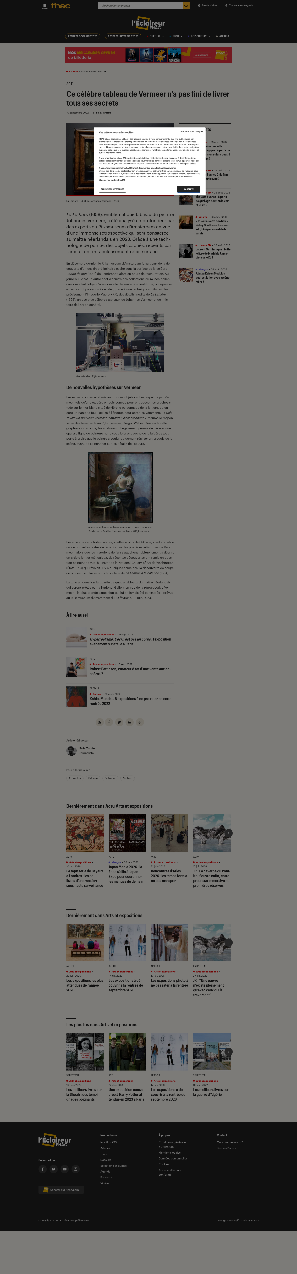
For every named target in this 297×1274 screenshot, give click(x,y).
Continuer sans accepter (191, 131)
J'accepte (189, 189)
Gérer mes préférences (112, 189)
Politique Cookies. (187, 163)
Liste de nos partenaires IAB (112, 180)
